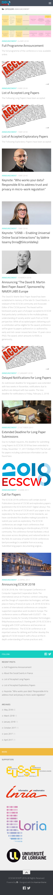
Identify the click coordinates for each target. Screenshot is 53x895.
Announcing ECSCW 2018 (18, 584)
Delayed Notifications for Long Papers (26, 377)
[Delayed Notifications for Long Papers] (26, 357)
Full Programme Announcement (23, 45)
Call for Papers (11, 494)
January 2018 (9, 721)
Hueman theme (40, 882)
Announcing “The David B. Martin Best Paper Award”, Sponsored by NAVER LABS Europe (23, 287)
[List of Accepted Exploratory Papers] (26, 116)
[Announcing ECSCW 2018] (26, 564)
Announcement (9, 41)
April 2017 (8, 739)
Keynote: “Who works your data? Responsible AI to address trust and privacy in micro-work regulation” (25, 185)
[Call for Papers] (26, 474)
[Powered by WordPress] (17, 882)
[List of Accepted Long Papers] (26, 72)
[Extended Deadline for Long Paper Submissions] (26, 412)
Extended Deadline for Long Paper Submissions (24, 434)
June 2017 (8, 733)
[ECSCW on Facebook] (45, 654)
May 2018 (8, 709)
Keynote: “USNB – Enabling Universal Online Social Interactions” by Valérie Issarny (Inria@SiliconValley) (26, 237)
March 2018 (9, 715)
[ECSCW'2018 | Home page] (7, 3)
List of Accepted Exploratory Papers (25, 136)
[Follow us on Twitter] (49, 654)
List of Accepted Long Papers (20, 92)
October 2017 (10, 727)
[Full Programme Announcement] (26, 25)
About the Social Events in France (18, 673)
